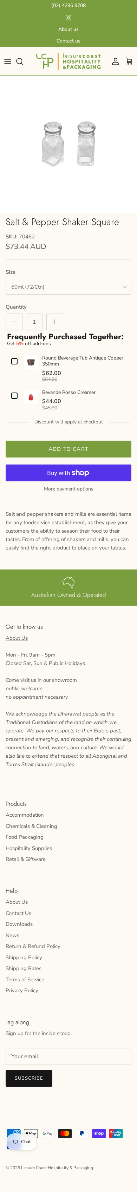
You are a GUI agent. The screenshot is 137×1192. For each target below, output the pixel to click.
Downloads (19, 924)
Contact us (68, 41)
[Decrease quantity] (14, 322)
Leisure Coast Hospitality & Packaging (57, 1168)
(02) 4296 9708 (68, 5)
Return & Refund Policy (33, 946)
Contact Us (18, 913)
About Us (17, 637)
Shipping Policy (24, 957)
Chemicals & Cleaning (31, 826)
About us (68, 29)
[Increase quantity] (54, 322)
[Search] (23, 61)
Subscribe (29, 1078)
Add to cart (68, 449)
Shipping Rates (23, 968)
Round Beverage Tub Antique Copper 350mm (82, 361)
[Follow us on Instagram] (68, 17)
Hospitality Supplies (29, 848)
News (12, 935)
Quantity (16, 306)
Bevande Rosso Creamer (69, 393)
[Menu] (7, 61)
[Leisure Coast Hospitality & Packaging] (68, 61)
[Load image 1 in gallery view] (68, 144)
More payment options (68, 489)
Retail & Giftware (26, 859)
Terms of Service (25, 979)
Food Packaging (25, 837)
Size (10, 272)
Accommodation (25, 814)
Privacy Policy (22, 990)
